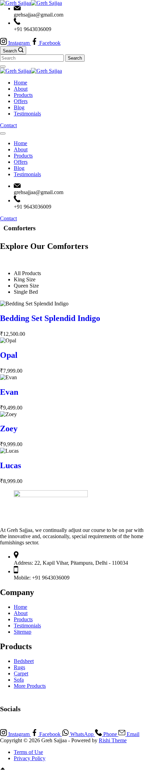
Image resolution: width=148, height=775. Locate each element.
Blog (19, 107)
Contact (8, 125)
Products (23, 95)
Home (20, 82)
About (21, 89)
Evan (9, 392)
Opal (9, 355)
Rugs (19, 667)
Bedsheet (24, 661)
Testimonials (27, 114)
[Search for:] (32, 58)
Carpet (21, 673)
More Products (30, 686)
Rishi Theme (113, 740)
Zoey (9, 428)
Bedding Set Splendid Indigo (50, 318)
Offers (21, 101)
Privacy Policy (29, 758)
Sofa (19, 680)
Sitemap (22, 632)
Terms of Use (28, 752)
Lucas (10, 465)
